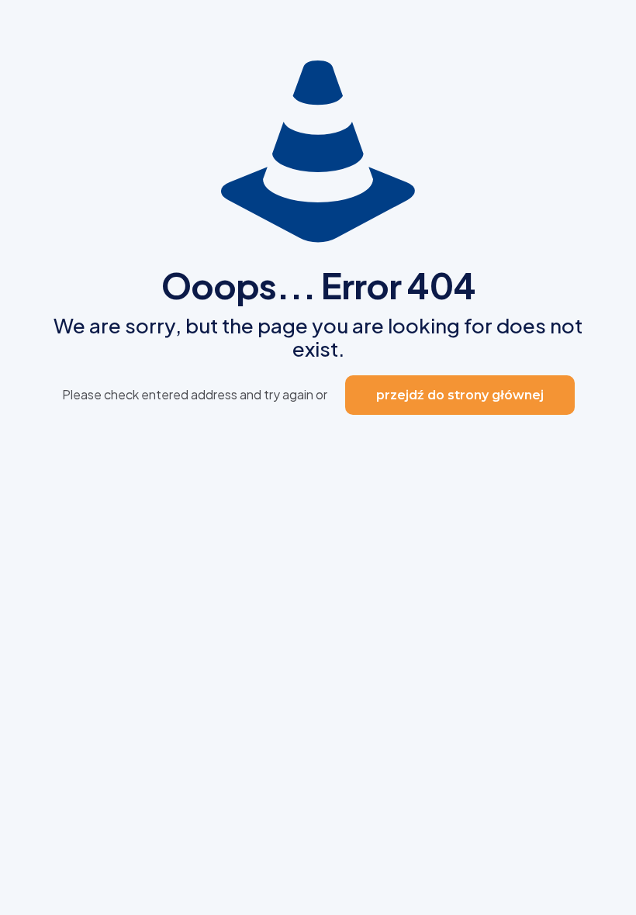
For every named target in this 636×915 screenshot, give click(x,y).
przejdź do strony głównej (460, 395)
